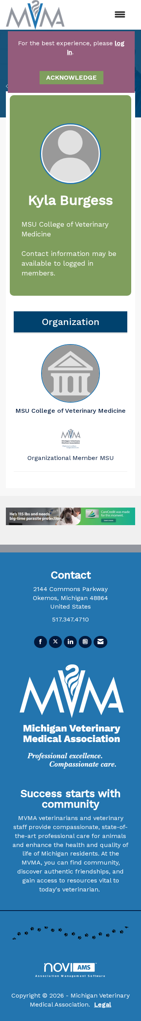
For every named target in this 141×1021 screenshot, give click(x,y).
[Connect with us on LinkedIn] (70, 642)
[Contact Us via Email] (100, 642)
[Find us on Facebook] (40, 642)
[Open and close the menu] (105, 15)
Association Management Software (70, 975)
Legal (102, 1004)
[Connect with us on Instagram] (85, 642)
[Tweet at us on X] (55, 642)
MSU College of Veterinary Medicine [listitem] (70, 410)
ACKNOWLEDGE (71, 77)
